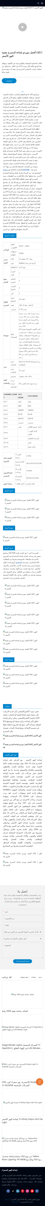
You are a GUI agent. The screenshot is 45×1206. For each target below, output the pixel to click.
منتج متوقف (24, 977)
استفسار (9, 81)
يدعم (40, 977)
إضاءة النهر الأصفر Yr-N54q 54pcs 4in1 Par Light (22, 1121)
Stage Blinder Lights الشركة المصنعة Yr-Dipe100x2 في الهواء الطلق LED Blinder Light (21, 1047)
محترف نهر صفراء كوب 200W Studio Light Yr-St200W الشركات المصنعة (22, 1084)
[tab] (22, 91)
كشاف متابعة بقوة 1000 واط (15, 1011)
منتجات (33, 977)
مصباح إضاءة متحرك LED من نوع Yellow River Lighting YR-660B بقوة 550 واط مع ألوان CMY (22, 1158)
